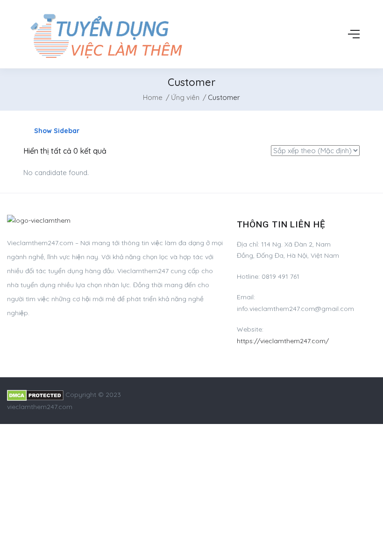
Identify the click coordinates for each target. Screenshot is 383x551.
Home (153, 97)
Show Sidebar (55, 131)
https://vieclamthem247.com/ (283, 341)
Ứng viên (185, 97)
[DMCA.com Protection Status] (35, 394)
